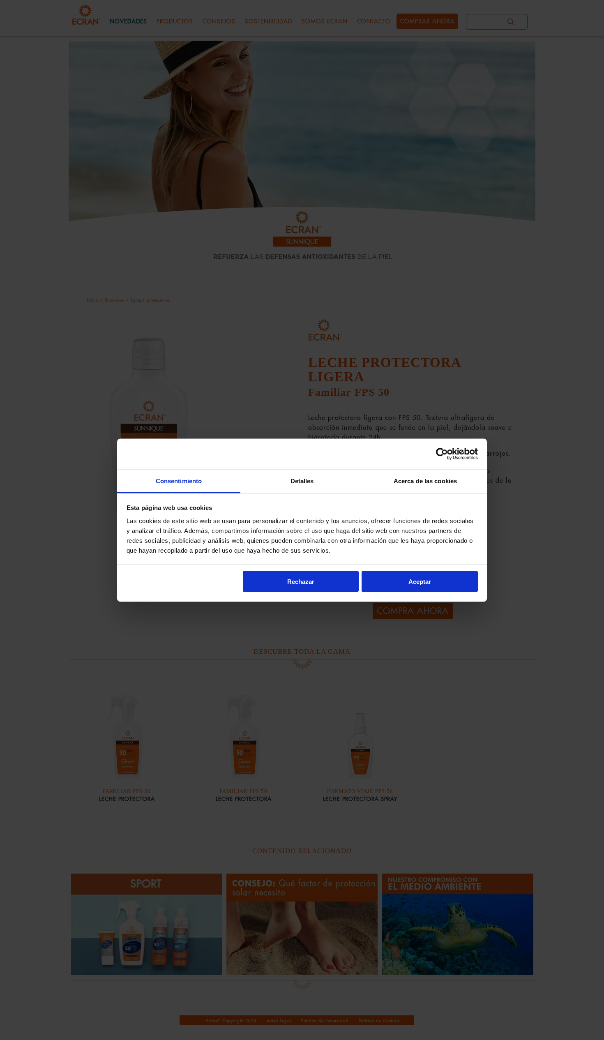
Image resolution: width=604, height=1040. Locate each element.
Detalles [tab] (302, 480)
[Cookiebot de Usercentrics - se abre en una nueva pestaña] (442, 454)
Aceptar (419, 581)
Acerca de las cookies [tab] (425, 480)
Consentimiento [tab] (179, 480)
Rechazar (300, 581)
